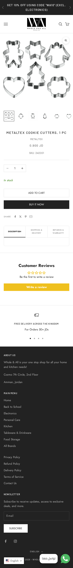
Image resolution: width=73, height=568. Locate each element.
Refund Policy (12, 464)
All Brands (10, 446)
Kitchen (8, 426)
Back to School (12, 407)
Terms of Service (14, 477)
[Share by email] (30, 216)
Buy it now (36, 204)
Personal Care (12, 420)
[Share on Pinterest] (25, 216)
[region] (36, 322)
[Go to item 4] (45, 116)
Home (7, 400)
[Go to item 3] (33, 116)
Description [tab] (14, 231)
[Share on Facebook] (15, 216)
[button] (14, 560)
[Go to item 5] (57, 116)
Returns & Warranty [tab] (58, 232)
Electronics (10, 413)
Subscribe (15, 528)
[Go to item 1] (9, 116)
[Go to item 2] (21, 116)
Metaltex (36, 139)
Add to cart (36, 193)
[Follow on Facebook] (5, 541)
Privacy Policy (12, 457)
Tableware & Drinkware (17, 433)
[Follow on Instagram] (15, 541)
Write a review (36, 287)
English (34, 551)
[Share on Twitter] (20, 216)
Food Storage (12, 439)
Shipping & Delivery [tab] (36, 232)
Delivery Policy (12, 470)
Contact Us (10, 483)
